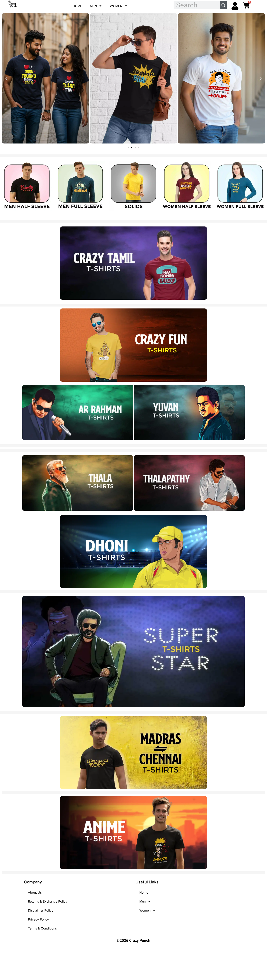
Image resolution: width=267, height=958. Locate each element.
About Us (35, 892)
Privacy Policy (38, 919)
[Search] (223, 5)
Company (33, 882)
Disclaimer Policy (40, 910)
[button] (6, 78)
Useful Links (147, 882)
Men (93, 6)
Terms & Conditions (42, 928)
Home (77, 6)
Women (116, 6)
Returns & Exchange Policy (47, 901)
